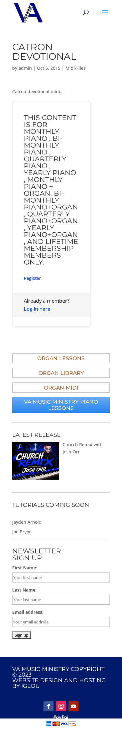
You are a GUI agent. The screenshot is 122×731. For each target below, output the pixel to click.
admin (25, 68)
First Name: (24, 568)
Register (32, 278)
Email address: (27, 612)
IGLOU (30, 686)
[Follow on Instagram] (61, 706)
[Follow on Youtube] (74, 706)
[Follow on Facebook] (48, 706)
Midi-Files (75, 68)
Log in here (37, 308)
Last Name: (24, 590)
